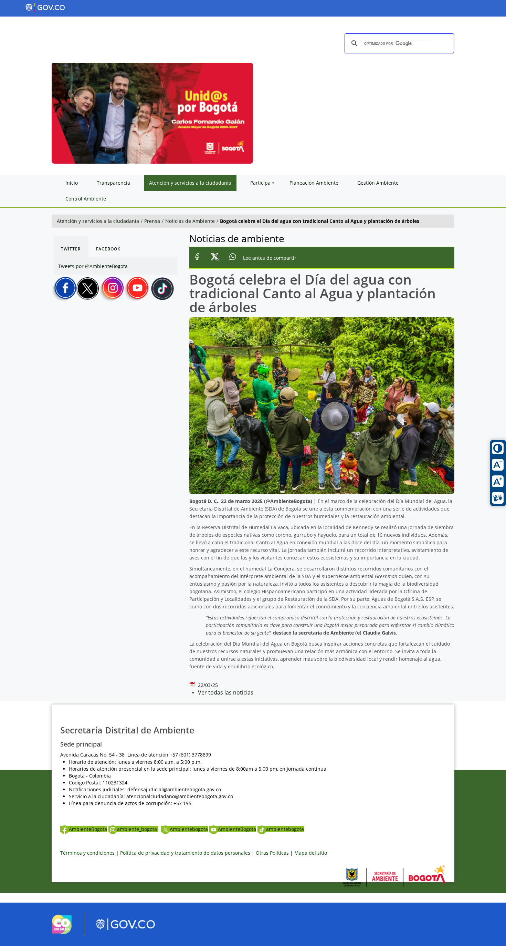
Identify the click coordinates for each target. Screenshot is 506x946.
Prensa (152, 221)
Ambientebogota (189, 829)
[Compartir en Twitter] (215, 258)
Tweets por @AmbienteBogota (93, 266)
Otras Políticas (272, 853)
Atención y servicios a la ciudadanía (98, 221)
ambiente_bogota (137, 829)
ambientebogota (285, 829)
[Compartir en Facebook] (197, 258)
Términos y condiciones (87, 853)
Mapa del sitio (310, 853)
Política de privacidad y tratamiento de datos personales (185, 853)
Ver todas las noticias (225, 692)
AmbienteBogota (88, 829)
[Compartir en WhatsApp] (233, 258)
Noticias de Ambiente (190, 221)
